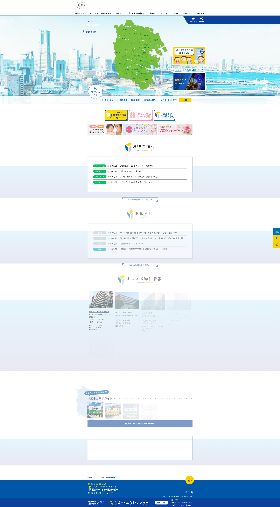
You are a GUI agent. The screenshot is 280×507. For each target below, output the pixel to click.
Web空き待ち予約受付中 (119, 115)
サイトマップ (94, 478)
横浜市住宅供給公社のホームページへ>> (102, 493)
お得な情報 (200, 13)
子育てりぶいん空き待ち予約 (143, 115)
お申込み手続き (138, 13)
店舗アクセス (162, 502)
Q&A (176, 13)
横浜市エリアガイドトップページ (140, 421)
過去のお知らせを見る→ (140, 263)
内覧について (121, 13)
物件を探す (80, 13)
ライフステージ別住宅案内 (100, 13)
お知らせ (187, 13)
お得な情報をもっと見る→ (140, 198)
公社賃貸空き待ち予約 (167, 115)
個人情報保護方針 (108, 478)
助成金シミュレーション (160, 13)
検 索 (185, 100)
